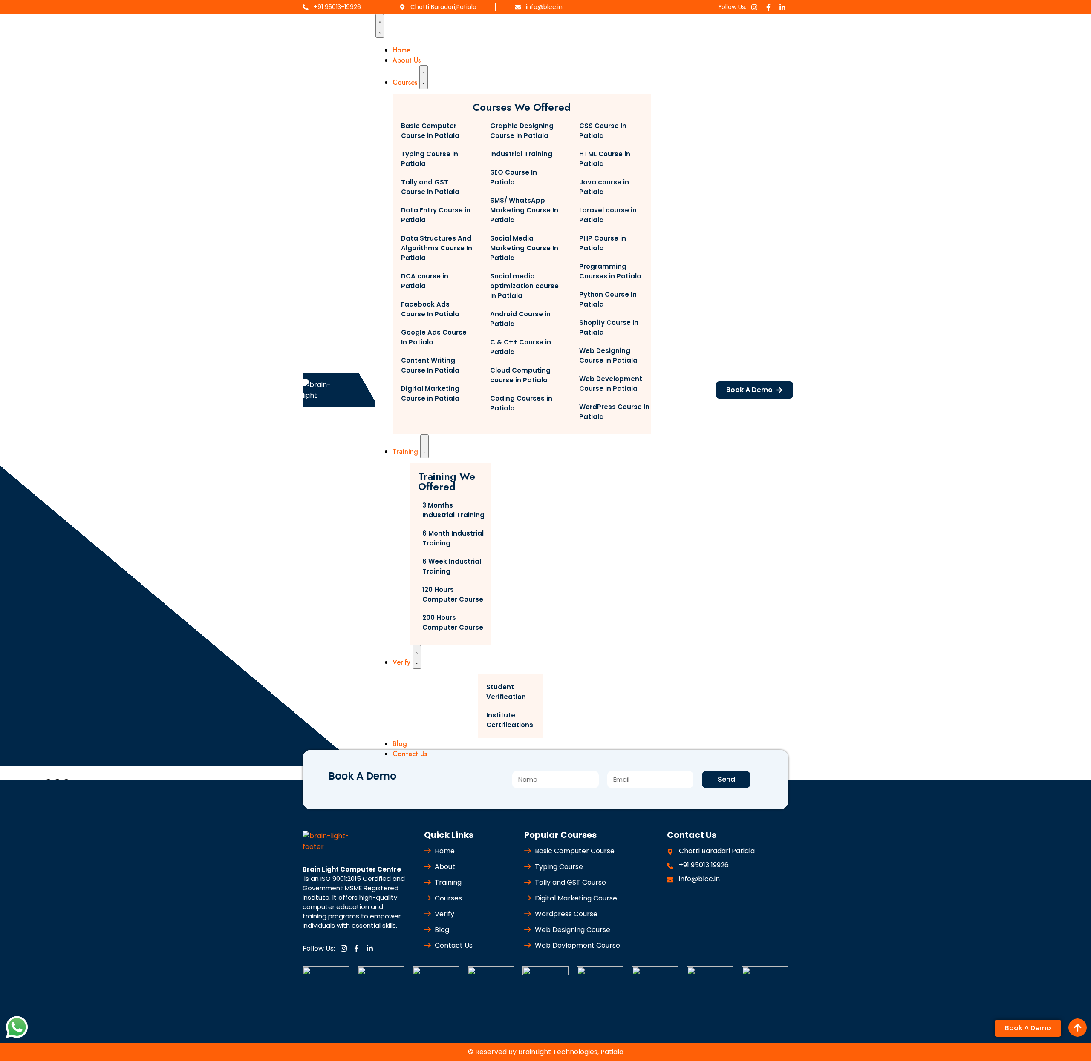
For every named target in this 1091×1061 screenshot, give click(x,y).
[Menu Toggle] (379, 26)
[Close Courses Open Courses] (423, 77)
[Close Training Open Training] (424, 446)
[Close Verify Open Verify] (417, 657)
